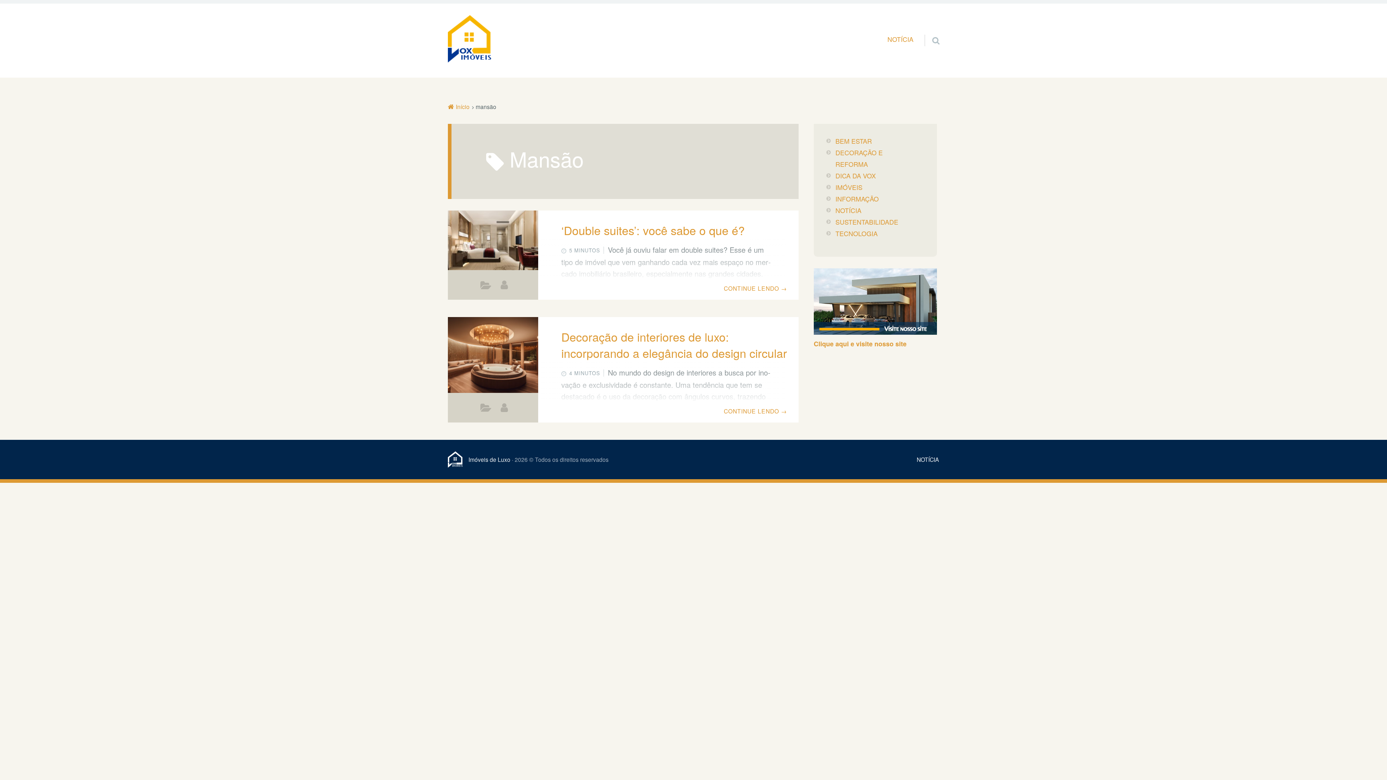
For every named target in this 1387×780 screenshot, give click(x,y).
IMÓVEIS (849, 187)
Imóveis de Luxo (489, 459)
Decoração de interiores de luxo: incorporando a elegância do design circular (674, 344)
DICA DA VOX (486, 409)
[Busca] (929, 31)
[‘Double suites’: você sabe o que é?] (493, 244)
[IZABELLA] (504, 285)
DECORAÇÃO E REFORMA (859, 158)
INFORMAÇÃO (486, 287)
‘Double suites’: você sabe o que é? (653, 230)
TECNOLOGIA (856, 233)
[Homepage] (469, 38)
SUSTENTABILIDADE (866, 221)
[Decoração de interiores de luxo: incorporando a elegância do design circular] (493, 356)
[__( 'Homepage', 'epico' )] (458, 459)
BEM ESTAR (853, 141)
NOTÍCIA (900, 39)
